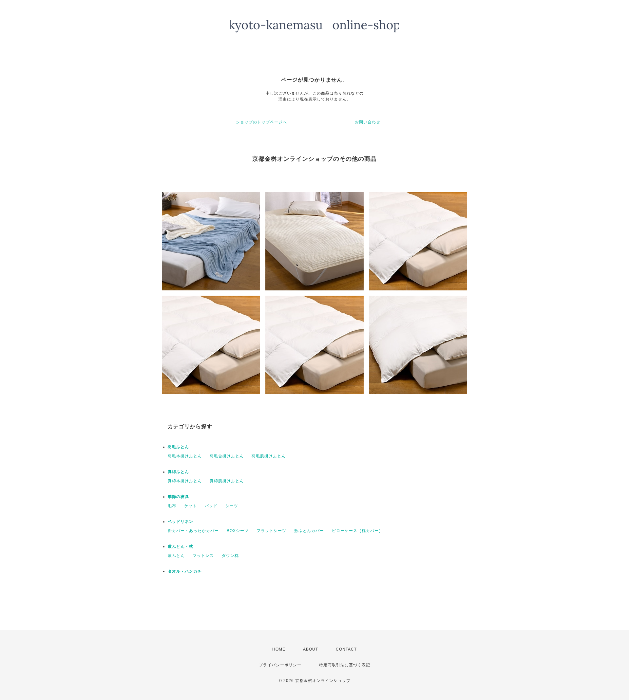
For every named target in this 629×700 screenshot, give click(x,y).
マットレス (203, 555)
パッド (211, 506)
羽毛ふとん (178, 447)
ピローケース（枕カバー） (357, 530)
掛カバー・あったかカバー (193, 530)
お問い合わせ (367, 122)
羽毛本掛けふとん (185, 456)
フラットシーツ (271, 530)
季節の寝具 (178, 496)
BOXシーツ (238, 530)
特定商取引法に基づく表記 (344, 665)
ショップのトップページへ (261, 122)
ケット (190, 506)
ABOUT (310, 649)
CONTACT (346, 649)
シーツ (231, 506)
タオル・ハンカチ (185, 571)
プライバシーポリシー (280, 665)
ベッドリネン (180, 521)
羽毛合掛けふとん (227, 456)
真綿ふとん (178, 472)
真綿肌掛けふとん (227, 481)
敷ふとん (176, 555)
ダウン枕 (230, 555)
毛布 (172, 506)
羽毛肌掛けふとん (269, 456)
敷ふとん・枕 (180, 546)
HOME (278, 649)
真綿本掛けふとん (185, 481)
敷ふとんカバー (309, 530)
